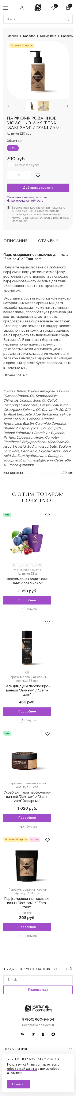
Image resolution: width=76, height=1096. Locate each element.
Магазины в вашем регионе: (27, 199)
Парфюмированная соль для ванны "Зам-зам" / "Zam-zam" (27, 903)
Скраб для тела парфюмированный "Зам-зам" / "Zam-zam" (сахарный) (27, 796)
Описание (15, 241)
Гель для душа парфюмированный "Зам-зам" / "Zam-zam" (27, 690)
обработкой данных (22, 1068)
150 (12, 148)
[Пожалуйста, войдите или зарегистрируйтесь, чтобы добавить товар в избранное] (38, 175)
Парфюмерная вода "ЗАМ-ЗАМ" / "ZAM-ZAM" (27, 581)
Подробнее (27, 600)
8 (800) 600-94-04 (38, 1019)
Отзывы (48, 241)
